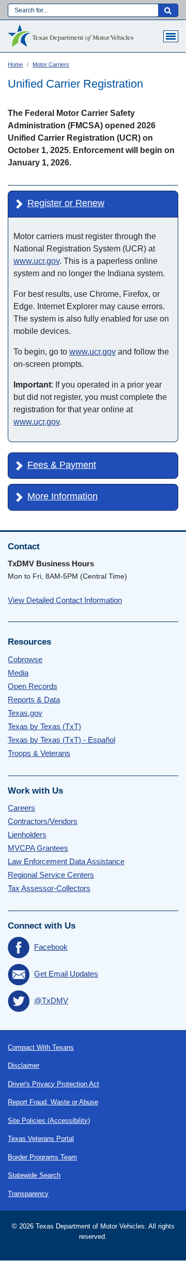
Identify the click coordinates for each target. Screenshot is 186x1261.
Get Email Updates (66, 973)
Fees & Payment (61, 465)
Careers (21, 807)
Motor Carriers (51, 64)
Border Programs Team (42, 1157)
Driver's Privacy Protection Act (53, 1084)
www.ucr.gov (36, 261)
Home (15, 64)
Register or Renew (65, 203)
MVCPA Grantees (38, 848)
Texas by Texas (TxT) (44, 726)
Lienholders (27, 834)
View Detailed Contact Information (65, 600)
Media (18, 672)
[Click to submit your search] (168, 10)
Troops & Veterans (39, 753)
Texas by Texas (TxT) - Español (61, 739)
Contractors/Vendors (43, 821)
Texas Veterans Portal (41, 1138)
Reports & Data (34, 699)
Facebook (51, 947)
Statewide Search (34, 1175)
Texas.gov (25, 713)
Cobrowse (25, 659)
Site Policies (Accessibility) (49, 1120)
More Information (62, 496)
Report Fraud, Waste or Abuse (53, 1102)
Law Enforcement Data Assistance (66, 861)
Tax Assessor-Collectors (49, 888)
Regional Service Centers (51, 874)
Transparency (28, 1194)
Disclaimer (23, 1065)
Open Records (32, 686)
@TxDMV (51, 1000)
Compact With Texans (41, 1047)
